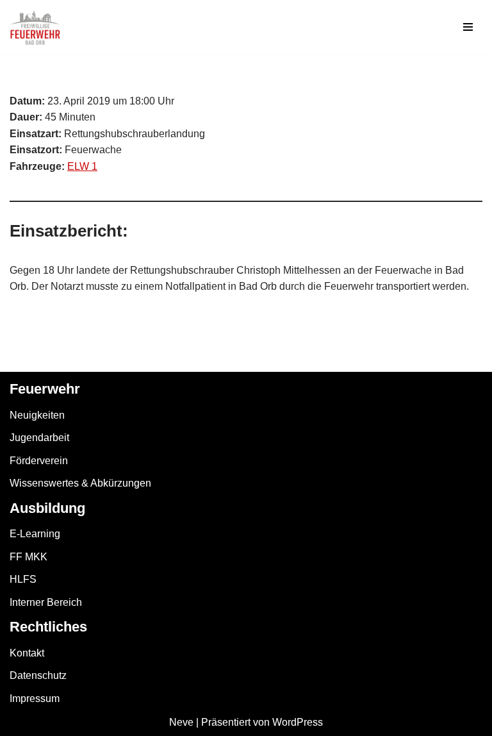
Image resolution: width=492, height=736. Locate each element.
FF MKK (28, 556)
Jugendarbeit (39, 437)
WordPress (297, 722)
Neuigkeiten (37, 415)
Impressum (35, 698)
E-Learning (35, 533)
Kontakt (27, 653)
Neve (181, 722)
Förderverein (39, 460)
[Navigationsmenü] (468, 27)
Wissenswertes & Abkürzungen (80, 483)
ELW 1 (82, 166)
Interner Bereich (46, 602)
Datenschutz (38, 675)
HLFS (23, 579)
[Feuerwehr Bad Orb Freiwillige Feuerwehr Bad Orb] (35, 27)
